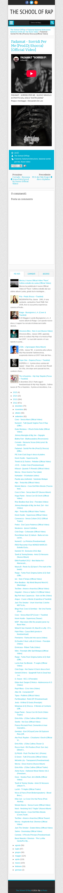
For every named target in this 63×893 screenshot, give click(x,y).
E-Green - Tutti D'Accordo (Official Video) (31, 757)
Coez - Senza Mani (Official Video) (28, 420)
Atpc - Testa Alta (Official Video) (27, 483)
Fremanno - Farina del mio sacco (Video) (31, 638)
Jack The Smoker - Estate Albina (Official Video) (34, 828)
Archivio (46, 274)
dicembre (19, 406)
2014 (15, 396)
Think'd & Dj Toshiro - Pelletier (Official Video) (33, 462)
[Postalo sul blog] (15, 165)
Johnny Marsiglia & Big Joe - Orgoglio (30, 435)
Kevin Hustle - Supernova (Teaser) (28, 618)
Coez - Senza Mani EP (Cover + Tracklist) (31, 615)
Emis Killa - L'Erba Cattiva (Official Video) (31, 718)
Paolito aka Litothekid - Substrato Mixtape (31, 479)
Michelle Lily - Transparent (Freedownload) (32, 760)
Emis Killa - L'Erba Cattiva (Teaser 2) (29, 744)
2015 (15, 392)
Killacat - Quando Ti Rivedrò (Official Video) (32, 469)
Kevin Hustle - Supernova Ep (26, 458)
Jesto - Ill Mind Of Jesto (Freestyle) (28, 703)
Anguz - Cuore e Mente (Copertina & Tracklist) (33, 599)
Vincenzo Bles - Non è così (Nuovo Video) (36, 331)
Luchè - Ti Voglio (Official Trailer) (28, 789)
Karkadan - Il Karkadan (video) (27, 476)
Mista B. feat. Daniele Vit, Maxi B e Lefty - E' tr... (33, 628)
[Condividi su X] (18, 165)
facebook (27, 2)
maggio (18, 856)
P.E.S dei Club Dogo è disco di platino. (30, 455)
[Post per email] (24, 166)
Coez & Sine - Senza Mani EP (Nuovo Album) (33, 492)
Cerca (52, 23)
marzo (18, 863)
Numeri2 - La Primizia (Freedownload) (30, 541)
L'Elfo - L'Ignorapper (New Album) (32, 347)
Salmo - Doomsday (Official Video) (28, 831)
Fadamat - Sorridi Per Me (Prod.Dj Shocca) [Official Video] (29, 46)
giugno (18, 852)
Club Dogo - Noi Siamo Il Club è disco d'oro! (32, 669)
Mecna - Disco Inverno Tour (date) (28, 472)
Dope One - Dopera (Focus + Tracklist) (34, 360)
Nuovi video (25, 162)
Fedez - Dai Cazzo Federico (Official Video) (32, 525)
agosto (18, 845)
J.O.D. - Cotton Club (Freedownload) (29, 465)
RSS (36, 2)
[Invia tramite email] (12, 165)
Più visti (17, 274)
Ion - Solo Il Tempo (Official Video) (28, 579)
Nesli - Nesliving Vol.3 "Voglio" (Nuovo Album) (33, 809)
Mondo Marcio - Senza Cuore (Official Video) (32, 805)
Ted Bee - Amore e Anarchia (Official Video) (32, 589)
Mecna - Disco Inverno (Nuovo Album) (30, 764)
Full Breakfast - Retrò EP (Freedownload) (31, 699)
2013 (15, 399)
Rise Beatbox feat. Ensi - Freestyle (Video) (31, 502)
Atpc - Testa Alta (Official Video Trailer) (30, 512)
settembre (19, 416)
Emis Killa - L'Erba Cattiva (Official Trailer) (31, 767)
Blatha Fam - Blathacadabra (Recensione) (31, 439)
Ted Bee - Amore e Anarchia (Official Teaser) (32, 818)
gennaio (18, 870)
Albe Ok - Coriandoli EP (24, 692)
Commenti (31, 274)
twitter (31, 2)
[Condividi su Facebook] (20, 165)
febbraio (18, 866)
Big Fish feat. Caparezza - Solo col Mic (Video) (33, 596)
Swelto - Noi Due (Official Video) (27, 722)
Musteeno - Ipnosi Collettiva (26, 528)
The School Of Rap (31, 11)
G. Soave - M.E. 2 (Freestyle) (26, 679)
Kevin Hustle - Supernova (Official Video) (31, 515)
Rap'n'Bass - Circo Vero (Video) (27, 689)
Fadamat (17, 159)
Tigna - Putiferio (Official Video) (27, 696)
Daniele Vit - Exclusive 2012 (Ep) (28, 551)
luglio (17, 849)
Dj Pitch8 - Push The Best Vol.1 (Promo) (30, 753)
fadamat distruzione (30, 159)
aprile (17, 859)
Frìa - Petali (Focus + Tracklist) (31, 297)
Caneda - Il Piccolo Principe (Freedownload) (32, 835)
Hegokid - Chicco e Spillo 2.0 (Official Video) (32, 592)
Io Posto (44, 890)
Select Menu (11, 23)
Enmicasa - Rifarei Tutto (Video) (27, 647)
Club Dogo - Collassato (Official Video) (30, 532)
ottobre (18, 413)
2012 (15, 403)
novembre (19, 409)
